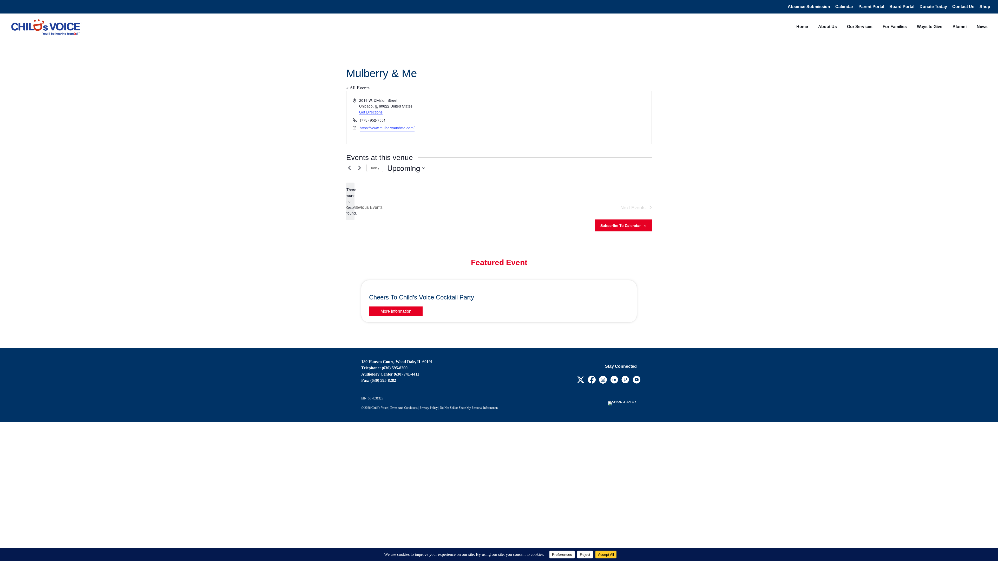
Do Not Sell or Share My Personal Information (469, 408)
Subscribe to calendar (620, 225)
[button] (580, 379)
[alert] (350, 201)
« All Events (358, 87)
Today (375, 167)
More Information (395, 311)
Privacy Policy (429, 408)
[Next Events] (359, 168)
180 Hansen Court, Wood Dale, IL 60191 (397, 361)
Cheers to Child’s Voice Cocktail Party (421, 297)
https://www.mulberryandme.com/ (387, 127)
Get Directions (371, 112)
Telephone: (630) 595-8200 (384, 368)
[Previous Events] (349, 168)
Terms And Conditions (404, 408)
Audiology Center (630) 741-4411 (390, 374)
